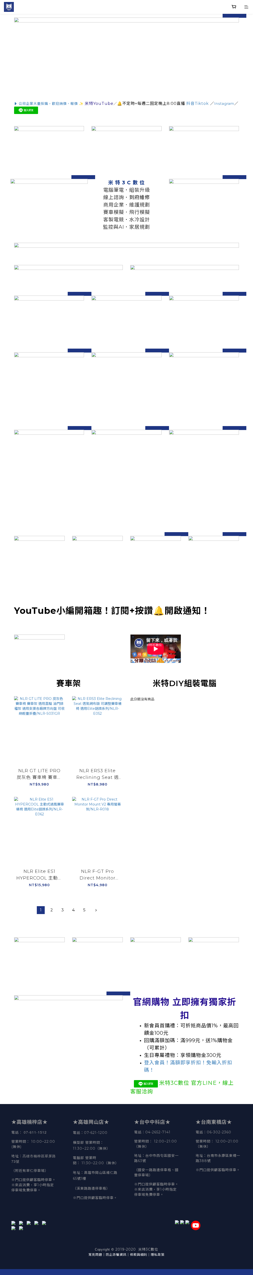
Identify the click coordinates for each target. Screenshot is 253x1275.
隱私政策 (158, 1254)
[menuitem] (41, 910)
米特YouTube (99, 103)
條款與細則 (138, 1254)
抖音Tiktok (197, 103)
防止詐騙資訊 (116, 1254)
